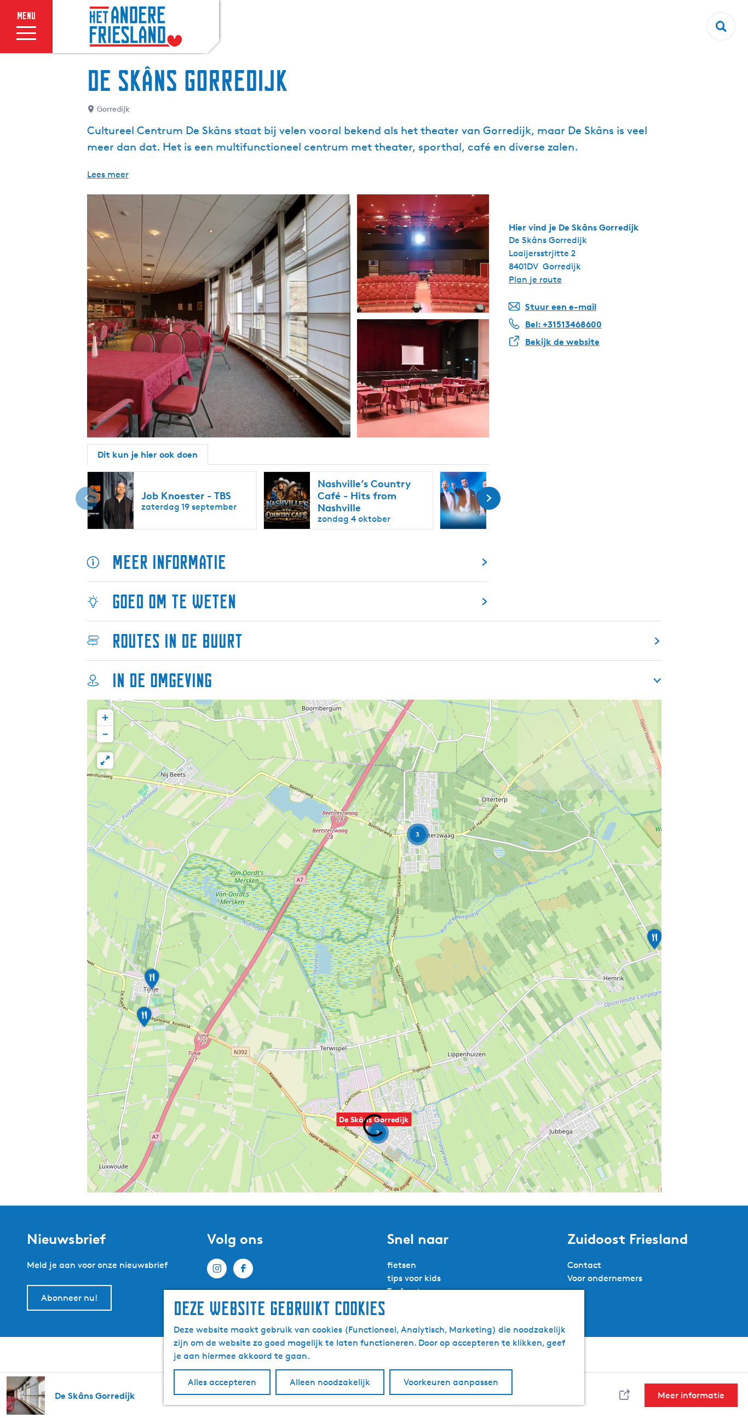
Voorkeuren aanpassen (451, 1382)
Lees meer (108, 174)
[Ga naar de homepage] (136, 27)
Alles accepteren (222, 1382)
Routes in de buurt (177, 641)
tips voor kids (414, 1278)
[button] (654, 942)
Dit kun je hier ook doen (147, 454)
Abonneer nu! (69, 1298)
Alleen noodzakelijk (330, 1382)
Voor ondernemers (604, 1278)
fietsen (401, 1265)
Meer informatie (169, 562)
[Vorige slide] (87, 498)
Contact (584, 1265)
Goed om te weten (174, 601)
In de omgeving (162, 680)
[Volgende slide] (488, 498)
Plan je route (535, 279)
